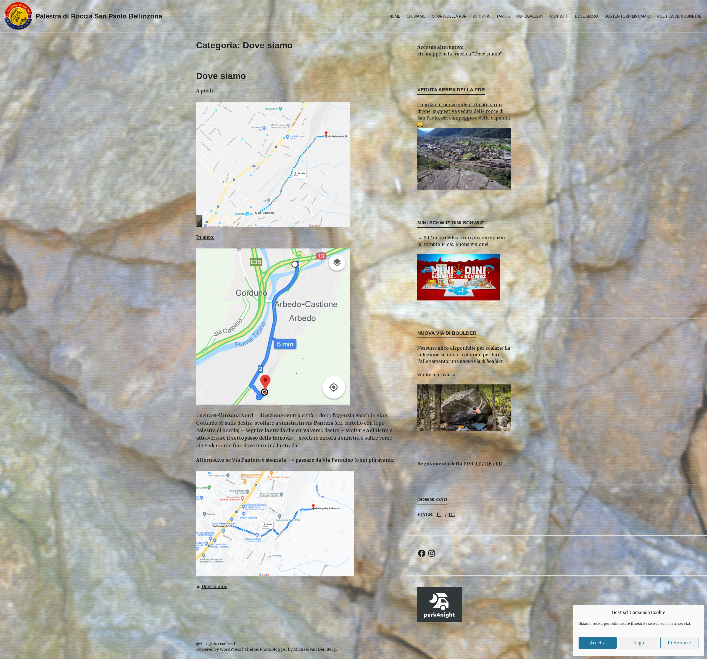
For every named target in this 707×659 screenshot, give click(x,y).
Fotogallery (530, 16)
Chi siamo (416, 16)
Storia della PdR (449, 16)
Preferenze (679, 642)
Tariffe (503, 16)
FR (499, 463)
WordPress (230, 649)
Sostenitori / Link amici (628, 16)
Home (394, 16)
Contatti (559, 16)
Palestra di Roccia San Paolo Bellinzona (99, 16)
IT (478, 463)
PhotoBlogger (273, 649)
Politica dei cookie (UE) (680, 16)
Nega (638, 642)
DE (488, 463)
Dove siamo (586, 16)
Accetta (598, 642)
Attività (481, 16)
